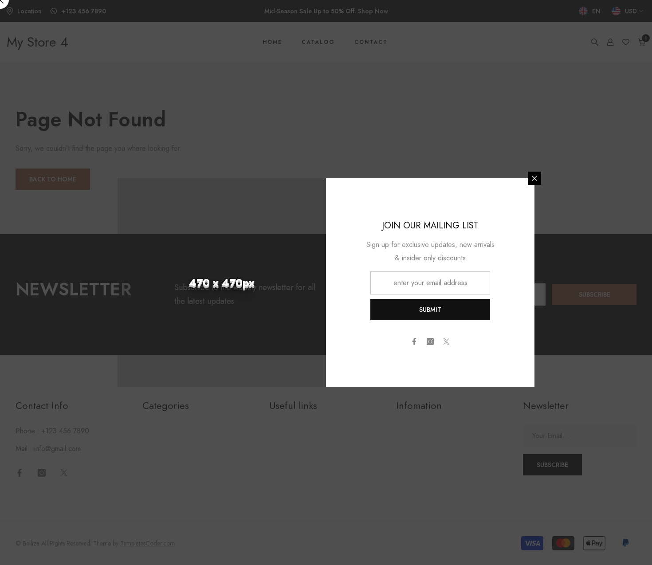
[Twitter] (446, 341)
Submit (430, 309)
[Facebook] (414, 341)
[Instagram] (430, 341)
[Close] (534, 178)
